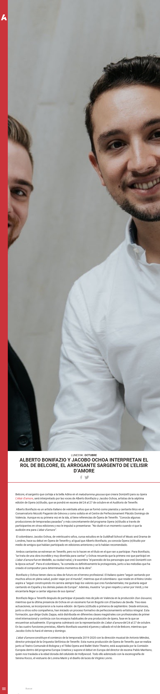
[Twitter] (86, 477)
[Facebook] (81, 477)
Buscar (29, 688)
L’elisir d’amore (24, 498)
